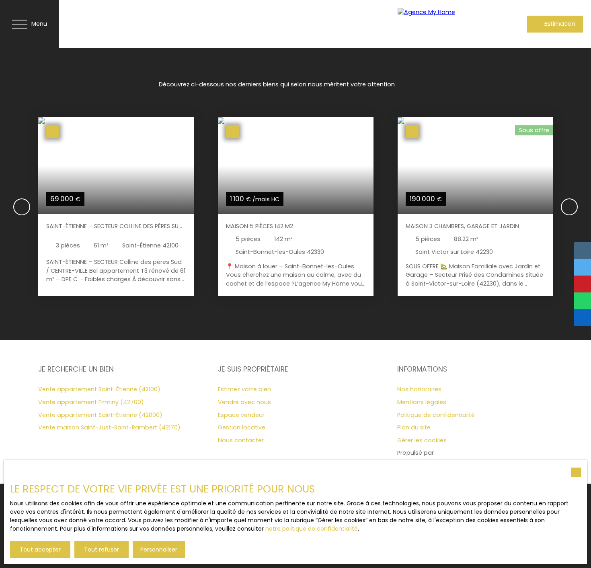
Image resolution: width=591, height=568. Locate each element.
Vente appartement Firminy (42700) (91, 402)
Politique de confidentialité (436, 415)
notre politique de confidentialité (311, 529)
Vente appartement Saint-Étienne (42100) (99, 389)
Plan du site (414, 427)
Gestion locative (241, 427)
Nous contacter (241, 440)
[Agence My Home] (442, 24)
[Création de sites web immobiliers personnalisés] (455, 453)
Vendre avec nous (244, 402)
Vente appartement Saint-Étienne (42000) (100, 415)
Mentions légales (421, 402)
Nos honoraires (419, 389)
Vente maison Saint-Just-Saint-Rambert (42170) (109, 427)
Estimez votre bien (244, 389)
